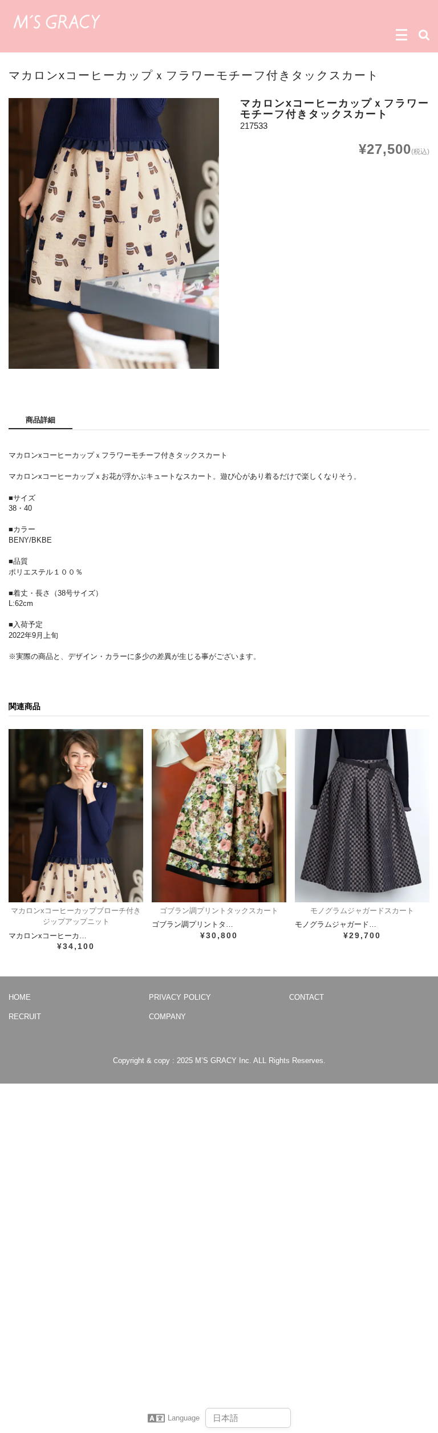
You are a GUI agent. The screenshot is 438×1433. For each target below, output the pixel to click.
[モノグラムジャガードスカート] (362, 815)
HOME (20, 997)
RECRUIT (25, 1016)
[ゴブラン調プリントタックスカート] (219, 815)
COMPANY (167, 1016)
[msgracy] (57, 20)
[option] (114, 233)
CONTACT (306, 997)
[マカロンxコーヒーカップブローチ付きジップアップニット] (76, 815)
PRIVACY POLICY (180, 997)
